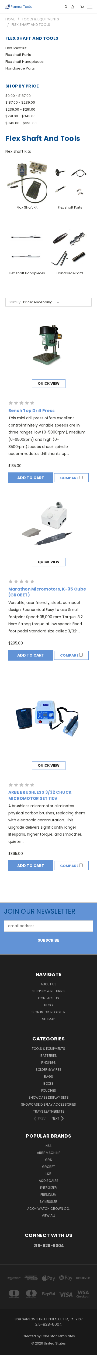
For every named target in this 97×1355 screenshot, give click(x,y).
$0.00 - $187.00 (18, 95)
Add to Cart (30, 477)
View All (48, 1215)
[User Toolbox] (72, 6)
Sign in (38, 1012)
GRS (48, 1159)
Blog (48, 1005)
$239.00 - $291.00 (20, 109)
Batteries (48, 1055)
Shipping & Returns (48, 991)
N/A (48, 1145)
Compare (69, 477)
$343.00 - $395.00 (21, 123)
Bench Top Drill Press (31, 410)
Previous (8, 1350)
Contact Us (48, 998)
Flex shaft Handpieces (24, 61)
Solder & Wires (48, 1069)
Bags (48, 1076)
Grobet (48, 1166)
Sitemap (48, 1019)
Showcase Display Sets (49, 1097)
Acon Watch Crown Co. (48, 1208)
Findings (48, 1062)
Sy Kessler (48, 1201)
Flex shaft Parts (18, 54)
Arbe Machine (48, 1152)
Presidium (48, 1194)
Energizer (48, 1187)
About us (49, 984)
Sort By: (15, 302)
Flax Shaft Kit (15, 47)
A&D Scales (48, 1180)
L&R (48, 1173)
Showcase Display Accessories (48, 1104)
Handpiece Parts (20, 68)
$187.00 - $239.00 (20, 102)
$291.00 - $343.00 (20, 116)
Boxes (48, 1083)
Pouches (48, 1090)
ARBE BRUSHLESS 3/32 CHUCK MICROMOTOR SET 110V (40, 795)
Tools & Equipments (48, 1048)
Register (57, 1012)
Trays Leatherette (48, 1111)
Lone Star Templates (58, 1336)
